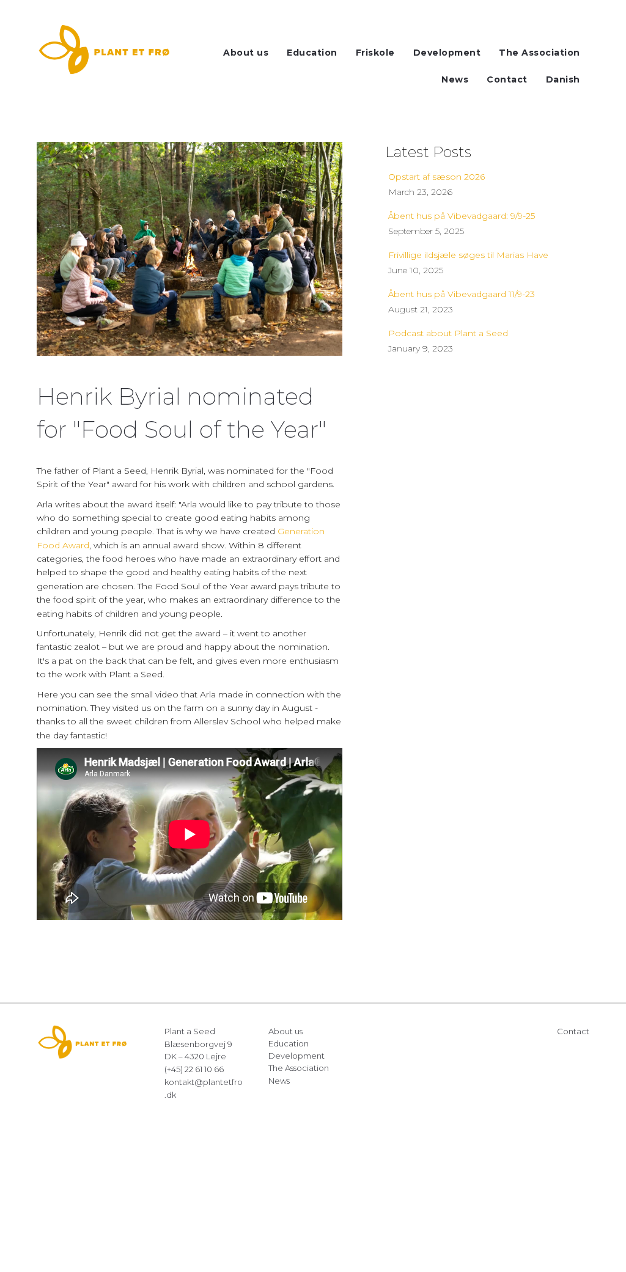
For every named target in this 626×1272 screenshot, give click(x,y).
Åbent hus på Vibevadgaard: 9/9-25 (461, 215)
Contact (573, 1031)
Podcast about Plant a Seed (448, 333)
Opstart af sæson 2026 (436, 176)
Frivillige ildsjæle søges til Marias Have (468, 254)
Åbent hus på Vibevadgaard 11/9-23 (461, 294)
